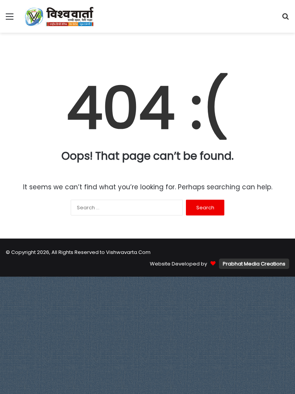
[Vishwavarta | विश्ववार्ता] (59, 16)
